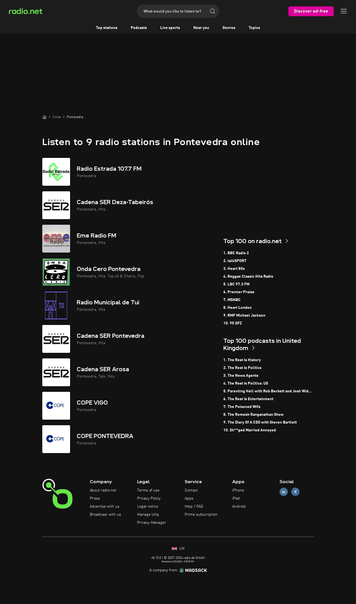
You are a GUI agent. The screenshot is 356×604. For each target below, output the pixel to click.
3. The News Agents (240, 376)
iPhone (238, 490)
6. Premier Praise (238, 292)
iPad (236, 498)
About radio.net (103, 490)
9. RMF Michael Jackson (244, 315)
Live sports (170, 28)
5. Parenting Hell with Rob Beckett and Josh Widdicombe (268, 391)
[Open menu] (343, 11)
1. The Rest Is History (242, 360)
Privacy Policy (148, 498)
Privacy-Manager (151, 523)
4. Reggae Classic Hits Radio (248, 276)
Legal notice (147, 506)
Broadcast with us (105, 515)
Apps (189, 498)
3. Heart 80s (234, 269)
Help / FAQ (194, 506)
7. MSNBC (232, 300)
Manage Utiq (148, 515)
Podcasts (139, 28)
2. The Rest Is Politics (242, 368)
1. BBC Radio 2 (236, 253)
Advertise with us (104, 506)
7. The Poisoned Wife (242, 407)
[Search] (212, 11)
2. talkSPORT (234, 261)
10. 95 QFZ (232, 323)
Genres (228, 28)
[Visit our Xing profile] (295, 492)
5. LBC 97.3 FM (236, 284)
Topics (254, 28)
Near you (201, 28)
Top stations (106, 28)
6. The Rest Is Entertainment (248, 399)
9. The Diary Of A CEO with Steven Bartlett (260, 422)
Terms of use (148, 490)
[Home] (44, 117)
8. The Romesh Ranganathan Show (253, 415)
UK (181, 549)
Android (239, 506)
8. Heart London (237, 308)
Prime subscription (201, 515)
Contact (191, 490)
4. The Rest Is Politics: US (245, 383)
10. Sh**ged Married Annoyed (249, 430)
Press (95, 498)
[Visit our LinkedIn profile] (283, 492)
